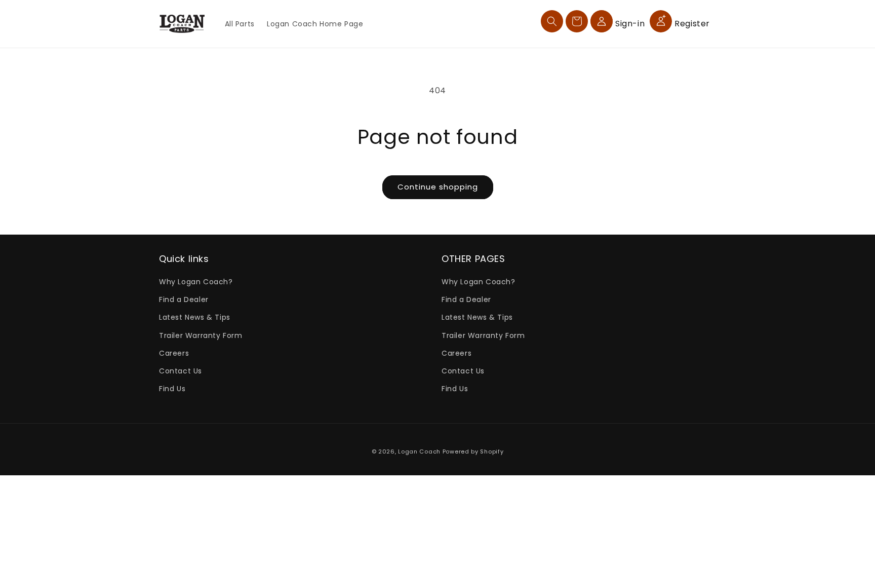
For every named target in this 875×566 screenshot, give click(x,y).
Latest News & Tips (194, 317)
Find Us (172, 389)
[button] (552, 21)
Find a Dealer (184, 299)
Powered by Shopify (473, 451)
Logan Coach (419, 451)
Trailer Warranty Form (201, 335)
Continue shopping (437, 186)
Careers (174, 353)
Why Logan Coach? (196, 282)
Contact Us (180, 371)
